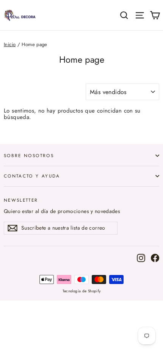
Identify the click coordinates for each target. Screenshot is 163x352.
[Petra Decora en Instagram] (141, 258)
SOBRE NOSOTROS (29, 155)
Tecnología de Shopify (82, 291)
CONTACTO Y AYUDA (32, 176)
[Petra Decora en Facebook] (155, 258)
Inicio (10, 44)
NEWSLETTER (21, 200)
